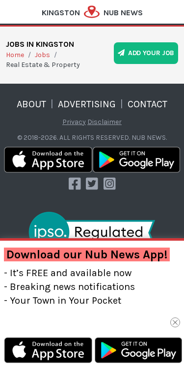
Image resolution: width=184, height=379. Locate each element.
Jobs (42, 55)
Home (15, 55)
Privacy (74, 122)
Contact (147, 104)
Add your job (149, 53)
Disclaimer (104, 122)
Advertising (87, 104)
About (31, 104)
